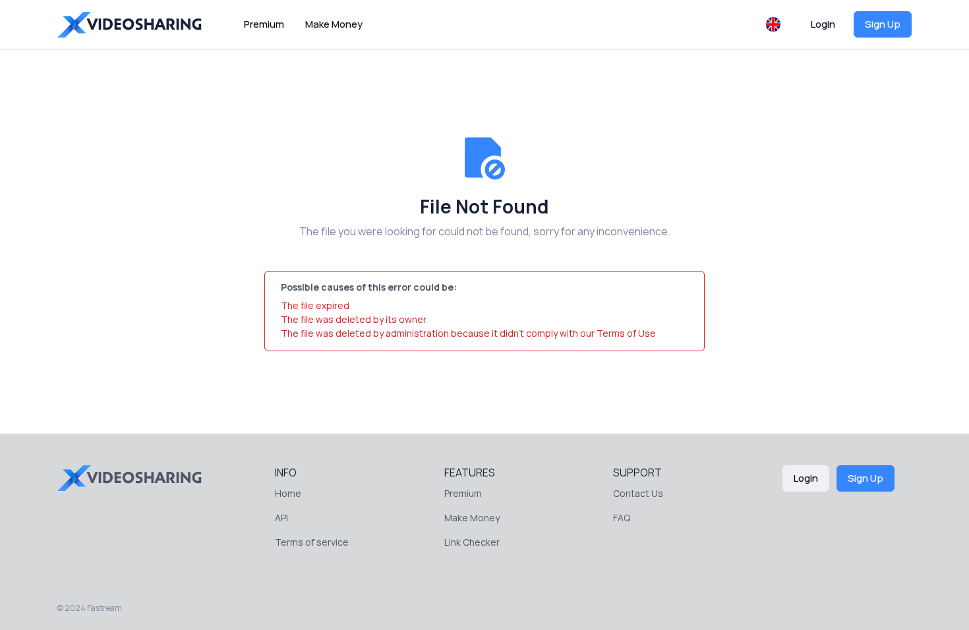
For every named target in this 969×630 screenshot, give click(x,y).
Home (288, 493)
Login (823, 24)
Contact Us (638, 493)
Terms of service (312, 542)
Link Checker (472, 542)
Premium (264, 24)
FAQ (621, 517)
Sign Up (882, 24)
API (281, 517)
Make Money (334, 24)
